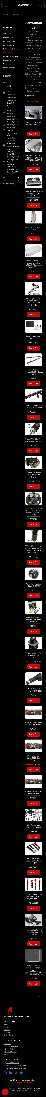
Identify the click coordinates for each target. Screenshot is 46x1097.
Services (7, 1032)
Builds (6, 1024)
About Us (7, 1044)
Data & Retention (10, 1052)
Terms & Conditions (11, 1046)
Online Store (8, 1035)
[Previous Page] (28, 995)
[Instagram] (5, 1073)
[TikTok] (16, 1073)
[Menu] (7, 5)
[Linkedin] (10, 1073)
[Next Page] (38, 995)
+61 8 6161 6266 (12, 1063)
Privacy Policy (9, 1049)
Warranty (7, 1054)
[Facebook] (21, 1073)
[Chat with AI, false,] (5, 1091)
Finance (7, 1030)
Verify (6, 1027)
